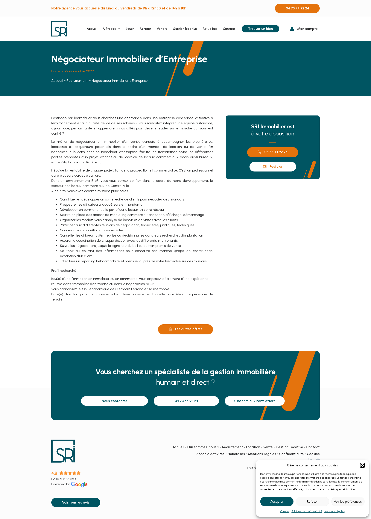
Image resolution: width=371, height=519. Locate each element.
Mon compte (307, 29)
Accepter (276, 502)
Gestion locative (185, 29)
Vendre (162, 29)
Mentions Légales (334, 511)
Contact (229, 29)
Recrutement (77, 81)
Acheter (145, 29)
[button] (362, 465)
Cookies (284, 511)
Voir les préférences (348, 502)
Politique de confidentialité (307, 511)
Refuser (312, 502)
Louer (130, 29)
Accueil (92, 29)
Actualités (209, 29)
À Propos (109, 29)
